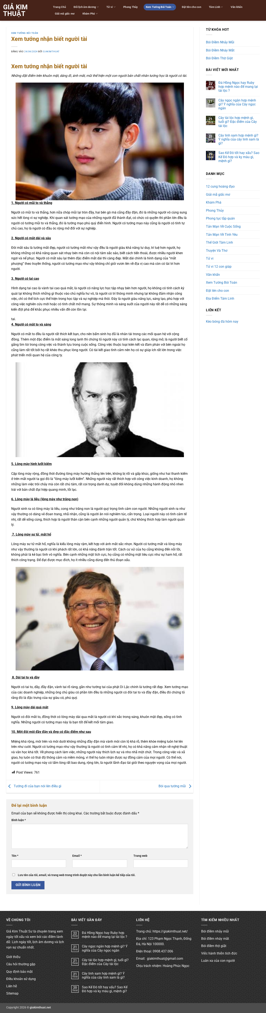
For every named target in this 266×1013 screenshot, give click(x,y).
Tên (14, 856)
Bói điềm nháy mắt (215, 939)
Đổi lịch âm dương (85, 7)
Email (77, 856)
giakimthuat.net (40, 1007)
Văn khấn (236, 7)
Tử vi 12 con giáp (219, 267)
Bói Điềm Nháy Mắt (220, 50)
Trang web (140, 856)
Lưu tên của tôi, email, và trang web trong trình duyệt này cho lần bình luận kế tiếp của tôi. (76, 875)
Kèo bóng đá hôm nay (222, 321)
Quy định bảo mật (19, 972)
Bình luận (18, 820)
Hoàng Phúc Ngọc (176, 966)
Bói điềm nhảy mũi (215, 931)
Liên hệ (11, 986)
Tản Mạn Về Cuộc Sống (223, 226)
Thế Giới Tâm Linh (219, 242)
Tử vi (109, 7)
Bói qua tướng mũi (173, 786)
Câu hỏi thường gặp (20, 964)
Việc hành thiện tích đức (219, 953)
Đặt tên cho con (191, 7)
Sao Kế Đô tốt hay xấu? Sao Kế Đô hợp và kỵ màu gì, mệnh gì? (238, 157)
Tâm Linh (214, 7)
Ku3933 (211, 329)
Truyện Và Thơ (216, 251)
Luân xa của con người (218, 961)
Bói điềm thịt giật (213, 946)
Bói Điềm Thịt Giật (219, 58)
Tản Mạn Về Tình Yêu (222, 235)
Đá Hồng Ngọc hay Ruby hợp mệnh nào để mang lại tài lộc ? (238, 87)
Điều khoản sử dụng (21, 979)
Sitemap (12, 993)
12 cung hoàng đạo (220, 186)
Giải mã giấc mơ (65, 13)
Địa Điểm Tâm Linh (220, 298)
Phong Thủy (130, 7)
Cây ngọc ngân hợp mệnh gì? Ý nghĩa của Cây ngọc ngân (237, 104)
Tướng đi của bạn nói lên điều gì (37, 786)
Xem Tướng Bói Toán (158, 7)
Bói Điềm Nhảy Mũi (220, 42)
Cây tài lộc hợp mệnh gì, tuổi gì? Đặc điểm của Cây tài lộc (237, 122)
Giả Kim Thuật (15, 10)
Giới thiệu (13, 957)
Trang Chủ (59, 7)
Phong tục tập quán (220, 218)
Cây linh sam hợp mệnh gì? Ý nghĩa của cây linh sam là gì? (238, 139)
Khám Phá (89, 13)
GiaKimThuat (51, 51)
